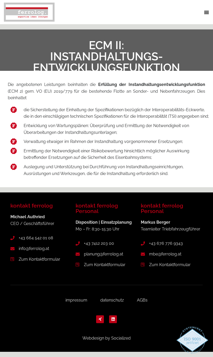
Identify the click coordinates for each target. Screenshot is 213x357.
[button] (206, 12)
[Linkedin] (113, 319)
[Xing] (100, 319)
